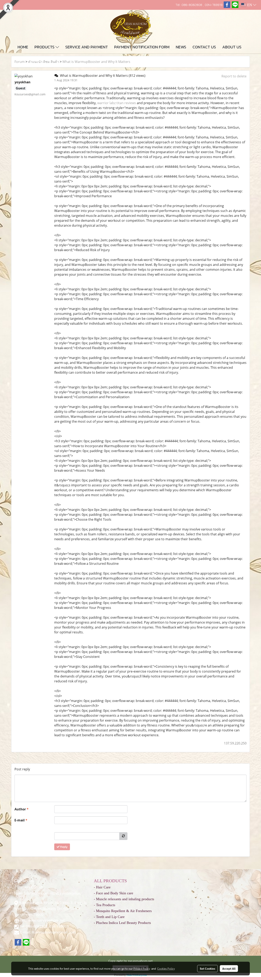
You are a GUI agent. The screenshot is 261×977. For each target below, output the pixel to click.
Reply (63, 847)
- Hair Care (102, 887)
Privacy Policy (141, 968)
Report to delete (234, 76)
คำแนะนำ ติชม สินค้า (43, 61)
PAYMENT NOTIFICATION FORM (141, 47)
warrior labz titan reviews (116, 103)
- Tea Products (104, 905)
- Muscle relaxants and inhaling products (124, 899)
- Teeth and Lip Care (109, 917)
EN (249, 5)
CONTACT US (204, 47)
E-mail (20, 820)
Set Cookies (207, 968)
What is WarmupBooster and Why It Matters (96, 61)
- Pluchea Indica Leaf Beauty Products (122, 923)
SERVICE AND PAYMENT (86, 47)
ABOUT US (231, 47)
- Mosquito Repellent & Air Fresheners (123, 911)
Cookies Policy (166, 968)
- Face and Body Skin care (113, 893)
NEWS (181, 47)
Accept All (229, 968)
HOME (23, 47)
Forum (19, 61)
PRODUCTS (44, 47)
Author (21, 809)
